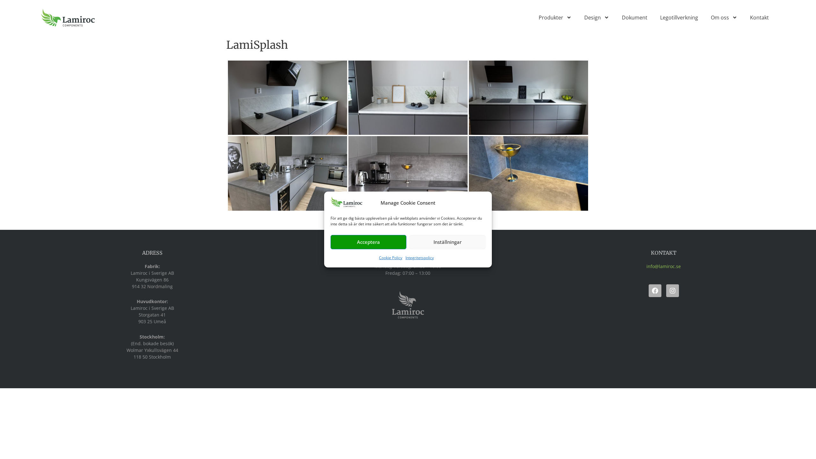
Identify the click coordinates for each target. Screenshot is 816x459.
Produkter (551, 17)
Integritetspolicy (419, 257)
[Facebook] (655, 290)
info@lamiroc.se (663, 266)
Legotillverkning (679, 17)
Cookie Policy (390, 257)
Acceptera (368, 242)
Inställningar (447, 242)
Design (592, 17)
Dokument (634, 17)
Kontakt (759, 17)
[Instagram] (672, 290)
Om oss (720, 17)
